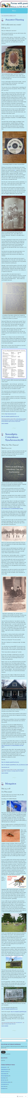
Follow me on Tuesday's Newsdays (11, 1044)
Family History (11, 420)
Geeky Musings (19, 418)
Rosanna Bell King (5, 421)
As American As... (19, 1022)
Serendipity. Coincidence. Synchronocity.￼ (14, 437)
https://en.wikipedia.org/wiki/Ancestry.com (10, 416)
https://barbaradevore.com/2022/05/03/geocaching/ (12, 508)
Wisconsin (13, 1023)
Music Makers (3, 1077)
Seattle (9, 421)
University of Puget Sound (15, 421)
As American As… (4, 1067)
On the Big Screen (4, 1084)
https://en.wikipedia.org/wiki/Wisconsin (10, 1009)
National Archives (21, 420)
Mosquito (9, 1023)
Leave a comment (5, 423)
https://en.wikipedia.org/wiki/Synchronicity (10, 762)
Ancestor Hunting (14, 20)
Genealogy (16, 420)
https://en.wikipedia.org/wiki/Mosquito (18, 1011)
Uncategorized (3, 1088)
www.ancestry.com (5, 767)
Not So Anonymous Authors (6, 1082)
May (2, 783)
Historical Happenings (5, 1075)
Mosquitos (10, 783)
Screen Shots (3, 1086)
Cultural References (4, 1069)
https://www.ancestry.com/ (10, 413)
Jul (2, 19)
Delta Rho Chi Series (4, 1071)
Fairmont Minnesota (5, 420)
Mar (2, 434)
